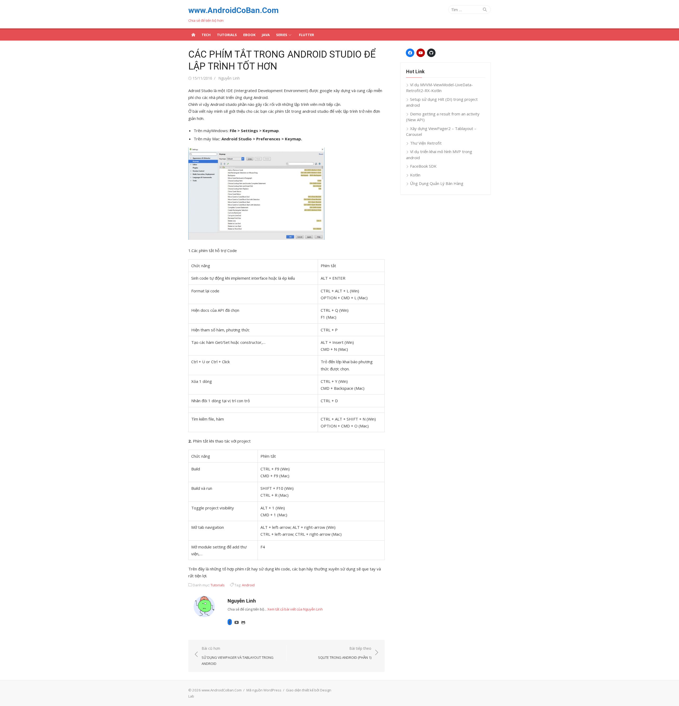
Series (281, 34)
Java (266, 34)
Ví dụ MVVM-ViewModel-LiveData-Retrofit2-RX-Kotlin (439, 87)
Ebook (249, 34)
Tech (206, 34)
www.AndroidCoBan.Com (233, 10)
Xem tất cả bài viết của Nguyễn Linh (295, 609)
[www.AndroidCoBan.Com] (193, 34)
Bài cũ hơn (237, 656)
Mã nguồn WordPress (263, 690)
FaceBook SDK (423, 166)
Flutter (306, 34)
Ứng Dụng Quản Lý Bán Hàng (436, 183)
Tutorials (227, 34)
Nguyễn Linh (229, 78)
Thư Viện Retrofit (426, 143)
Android (248, 585)
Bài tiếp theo (344, 653)
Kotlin (415, 174)
